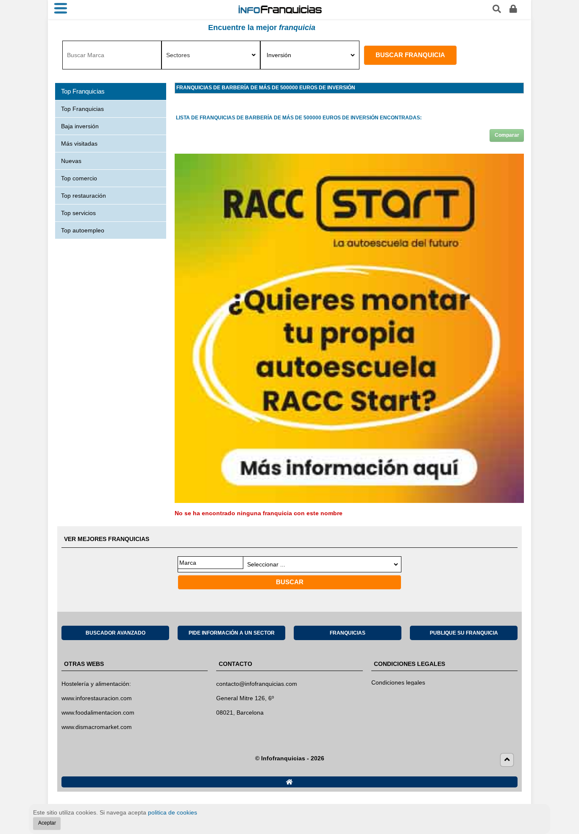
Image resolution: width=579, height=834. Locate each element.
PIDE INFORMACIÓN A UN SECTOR (232, 633)
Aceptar (47, 823)
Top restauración (83, 195)
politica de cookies (172, 812)
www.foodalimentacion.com (97, 712)
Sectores (178, 55)
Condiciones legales (398, 682)
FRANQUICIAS (347, 633)
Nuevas (71, 160)
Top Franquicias (82, 108)
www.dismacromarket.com (96, 727)
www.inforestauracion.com (96, 698)
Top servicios (78, 213)
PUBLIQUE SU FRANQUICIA (464, 633)
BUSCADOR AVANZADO (115, 633)
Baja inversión (80, 126)
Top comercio (79, 178)
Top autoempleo (82, 230)
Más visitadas (79, 143)
